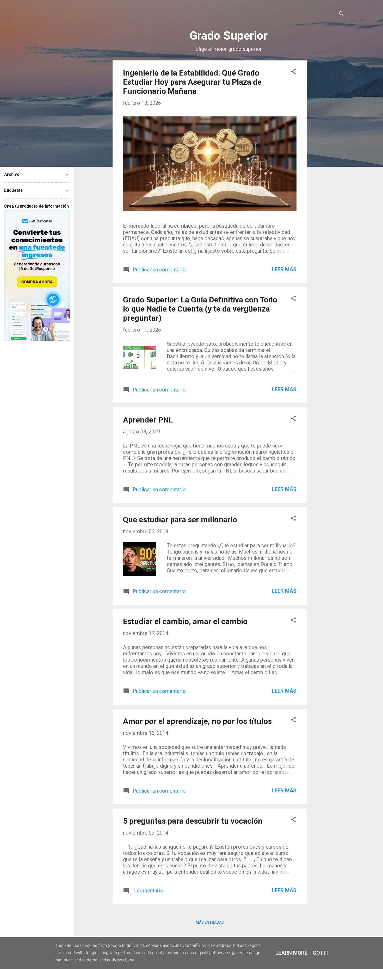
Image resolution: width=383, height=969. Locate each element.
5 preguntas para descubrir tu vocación (193, 820)
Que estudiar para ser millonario (180, 519)
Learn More (291, 953)
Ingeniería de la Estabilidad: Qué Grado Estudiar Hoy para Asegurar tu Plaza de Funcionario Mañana (192, 82)
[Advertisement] (327, 138)
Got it (321, 953)
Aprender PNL (148, 419)
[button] (293, 72)
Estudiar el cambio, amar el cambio (185, 621)
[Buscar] (341, 14)
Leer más (284, 269)
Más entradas (210, 922)
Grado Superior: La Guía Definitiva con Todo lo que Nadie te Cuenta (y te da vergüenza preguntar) (200, 308)
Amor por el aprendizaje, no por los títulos (197, 721)
